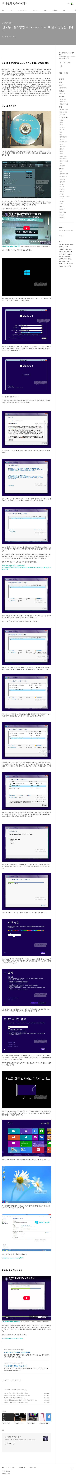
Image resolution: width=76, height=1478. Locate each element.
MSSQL (62, 194)
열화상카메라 (63, 156)
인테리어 (61, 259)
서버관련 (62, 191)
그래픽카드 (62, 127)
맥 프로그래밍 (63, 101)
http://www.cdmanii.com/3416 (12, 1338)
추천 (65, 259)
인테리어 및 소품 (64, 161)
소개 (10, 10)
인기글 (66, 73)
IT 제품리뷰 (62, 249)
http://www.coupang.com (12, 1349)
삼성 (60, 256)
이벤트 (71, 244)
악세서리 (62, 149)
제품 (60, 261)
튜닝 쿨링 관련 (63, 142)
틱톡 (3, 1467)
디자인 (69, 259)
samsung (67, 256)
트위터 (69, 62)
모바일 (60, 107)
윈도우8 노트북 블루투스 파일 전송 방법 (15, 1402)
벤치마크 (61, 264)
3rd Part (62, 199)
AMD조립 (66, 10)
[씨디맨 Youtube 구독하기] (11, 246)
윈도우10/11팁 (22, 10)
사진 (60, 244)
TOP (72, 1468)
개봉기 (66, 264)
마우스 (61, 154)
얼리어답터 (67, 252)
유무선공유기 (63, 158)
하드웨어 (61, 169)
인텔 (63, 244)
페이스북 (60, 62)
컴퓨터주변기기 (63, 137)
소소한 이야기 (62, 212)
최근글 (60, 73)
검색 (68, 3)
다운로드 (61, 207)
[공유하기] (8, 1380)
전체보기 (61, 79)
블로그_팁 (62, 93)
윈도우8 (14, 1390)
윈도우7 (62, 184)
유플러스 (61, 247)
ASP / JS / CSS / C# (65, 196)
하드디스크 (62, 130)
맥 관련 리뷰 (63, 99)
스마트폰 (71, 264)
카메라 (63, 261)
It (71, 252)
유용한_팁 (61, 91)
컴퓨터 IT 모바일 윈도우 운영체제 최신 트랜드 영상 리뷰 (20, 1439)
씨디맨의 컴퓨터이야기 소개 (66, 230)
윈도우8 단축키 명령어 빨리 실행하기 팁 (15, 1393)
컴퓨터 (61, 122)
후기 (63, 256)
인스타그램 (64, 62)
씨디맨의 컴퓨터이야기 (15, 3)
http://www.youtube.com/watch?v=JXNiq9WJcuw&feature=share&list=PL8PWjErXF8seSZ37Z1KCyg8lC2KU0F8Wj (26, 567)
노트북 (61, 144)
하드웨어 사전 (63, 176)
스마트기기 (62, 120)
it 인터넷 (61, 252)
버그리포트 (62, 182)
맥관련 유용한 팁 (64, 104)
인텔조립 (55, 10)
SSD (61, 134)
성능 (67, 249)
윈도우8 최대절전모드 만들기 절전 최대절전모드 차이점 (19, 1400)
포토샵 (61, 203)
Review (61, 266)
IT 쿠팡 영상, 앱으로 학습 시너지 (15, 1366)
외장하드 (62, 139)
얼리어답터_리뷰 (63, 117)
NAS (61, 132)
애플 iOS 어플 (63, 112)
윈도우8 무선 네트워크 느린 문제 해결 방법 (15, 1395)
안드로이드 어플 (64, 109)
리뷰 (45, 10)
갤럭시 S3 (62, 114)
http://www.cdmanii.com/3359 (12, 1258)
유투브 (61, 66)
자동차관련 (62, 166)
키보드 (61, 151)
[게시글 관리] (10, 1380)
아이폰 (60, 254)
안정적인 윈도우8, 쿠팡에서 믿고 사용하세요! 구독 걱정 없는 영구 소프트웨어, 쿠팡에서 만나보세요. (26, 1356)
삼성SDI (62, 215)
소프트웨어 (7, 1390)
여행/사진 (62, 217)
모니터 (61, 125)
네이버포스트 (22, 1467)
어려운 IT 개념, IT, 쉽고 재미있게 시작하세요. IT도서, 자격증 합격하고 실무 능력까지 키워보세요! (26, 1369)
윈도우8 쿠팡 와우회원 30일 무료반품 (17, 1352)
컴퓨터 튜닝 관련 (64, 174)
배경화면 (62, 209)
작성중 (60, 82)
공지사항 (61, 85)
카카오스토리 (11, 1467)
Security (62, 201)
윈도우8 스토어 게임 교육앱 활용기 (13, 1398)
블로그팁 (35, 10)
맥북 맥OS (61, 96)
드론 (61, 163)
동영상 (67, 244)
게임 (68, 261)
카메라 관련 (63, 146)
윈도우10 (62, 189)
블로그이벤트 (63, 88)
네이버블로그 (32, 1467)
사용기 (66, 247)
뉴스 (61, 171)
